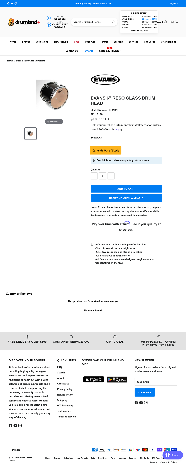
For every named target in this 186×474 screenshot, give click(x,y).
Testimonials (64, 411)
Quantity (95, 169)
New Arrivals (61, 41)
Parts (105, 41)
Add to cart (126, 189)
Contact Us (72, 50)
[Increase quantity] (111, 175)
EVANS (98, 137)
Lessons (118, 41)
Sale (76, 41)
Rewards (88, 50)
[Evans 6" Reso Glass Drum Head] (30, 134)
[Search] (113, 22)
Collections (42, 41)
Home (13, 41)
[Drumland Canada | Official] (24, 22)
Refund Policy (65, 394)
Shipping (62, 400)
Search (61, 372)
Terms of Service (66, 416)
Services (133, 41)
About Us (62, 378)
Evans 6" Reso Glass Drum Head (30, 60)
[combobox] (90, 22)
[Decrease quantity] (94, 175)
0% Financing (168, 41)
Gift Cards (149, 41)
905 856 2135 (60, 19)
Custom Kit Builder (109, 49)
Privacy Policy (65, 389)
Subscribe (144, 392)
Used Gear (90, 41)
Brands (26, 41)
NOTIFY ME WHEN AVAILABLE (126, 198)
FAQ (59, 367)
